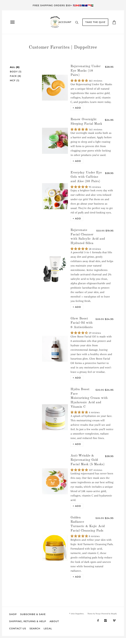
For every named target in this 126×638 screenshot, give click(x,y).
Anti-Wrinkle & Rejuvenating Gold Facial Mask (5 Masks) (88, 460)
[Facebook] (98, 620)
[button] (77, 107)
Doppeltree (79, 614)
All (15, 67)
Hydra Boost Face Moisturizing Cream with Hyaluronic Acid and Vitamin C (89, 398)
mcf (14, 80)
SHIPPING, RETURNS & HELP (27, 621)
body (15, 71)
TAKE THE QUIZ (95, 22)
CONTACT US (17, 628)
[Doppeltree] (55, 21)
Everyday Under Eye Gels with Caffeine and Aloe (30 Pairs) (86, 177)
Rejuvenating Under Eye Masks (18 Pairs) (86, 71)
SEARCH (35, 628)
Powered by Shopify (109, 614)
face (15, 76)
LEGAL (48, 628)
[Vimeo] (114, 620)
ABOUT (54, 621)
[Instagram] (105, 620)
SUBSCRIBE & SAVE (33, 614)
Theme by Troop (93, 614)
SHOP (13, 614)
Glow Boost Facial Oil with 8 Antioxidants (82, 323)
